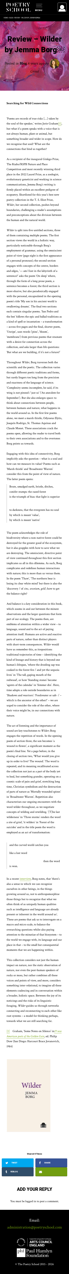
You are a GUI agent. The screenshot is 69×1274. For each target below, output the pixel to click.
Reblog (14, 1172)
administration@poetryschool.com (34, 1227)
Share (47, 1163)
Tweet (14, 1163)
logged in (30, 1201)
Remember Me (33, 51)
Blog (11, 18)
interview (25, 879)
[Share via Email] (51, 1171)
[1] (59, 124)
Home (6, 18)
